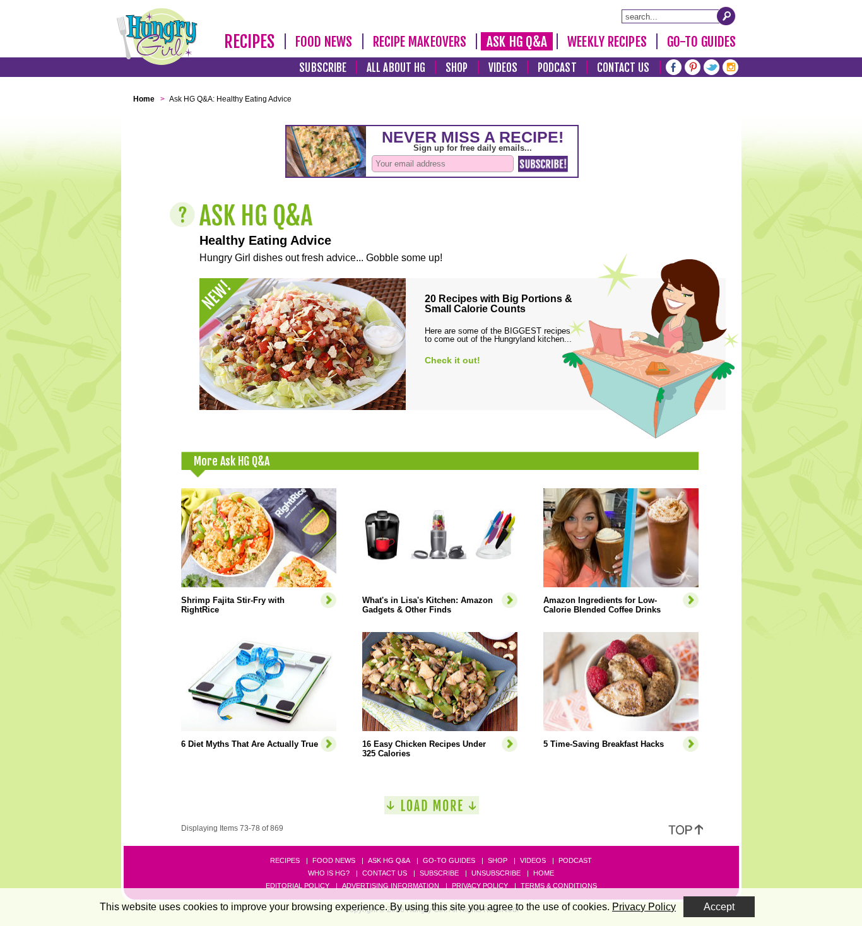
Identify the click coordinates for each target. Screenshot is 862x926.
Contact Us (623, 67)
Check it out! (452, 360)
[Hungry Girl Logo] (157, 36)
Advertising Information (390, 885)
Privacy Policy (480, 885)
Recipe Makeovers (420, 41)
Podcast (557, 67)
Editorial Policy (297, 885)
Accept (719, 906)
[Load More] (431, 810)
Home (543, 873)
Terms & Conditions (559, 885)
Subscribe (322, 67)
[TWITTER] (711, 66)
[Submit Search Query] (726, 15)
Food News (324, 41)
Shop (457, 67)
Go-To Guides (701, 41)
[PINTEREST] (692, 66)
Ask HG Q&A (517, 41)
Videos (503, 67)
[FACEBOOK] (674, 66)
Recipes (249, 41)
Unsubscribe (496, 873)
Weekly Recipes (606, 41)
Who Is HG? (329, 873)
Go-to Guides (449, 860)
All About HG (396, 67)
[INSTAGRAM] (730, 66)
